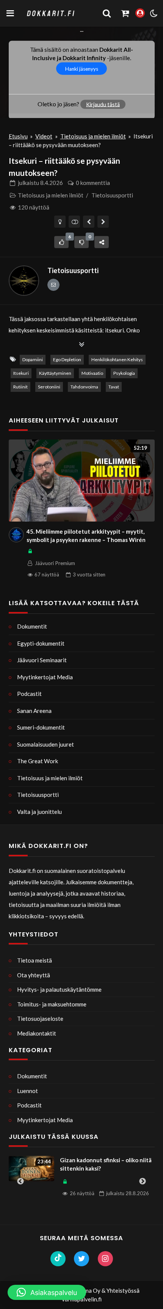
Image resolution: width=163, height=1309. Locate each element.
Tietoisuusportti (112, 195)
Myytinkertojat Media (45, 677)
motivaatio (92, 373)
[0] (81, 242)
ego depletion (67, 359)
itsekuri (21, 373)
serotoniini (49, 387)
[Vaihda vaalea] (60, 222)
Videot (43, 136)
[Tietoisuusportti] (24, 281)
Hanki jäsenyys (81, 68)
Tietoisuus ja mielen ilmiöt (93, 136)
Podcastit (29, 693)
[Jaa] (101, 242)
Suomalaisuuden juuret (45, 744)
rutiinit (20, 387)
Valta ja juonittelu (39, 811)
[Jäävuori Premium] (16, 534)
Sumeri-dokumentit (41, 727)
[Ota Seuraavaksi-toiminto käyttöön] (74, 222)
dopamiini (32, 359)
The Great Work (37, 761)
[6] (61, 242)
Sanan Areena (34, 710)
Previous (20, 1181)
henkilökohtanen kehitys (117, 359)
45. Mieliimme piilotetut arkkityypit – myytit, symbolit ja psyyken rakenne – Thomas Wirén (86, 535)
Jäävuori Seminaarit (42, 660)
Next (142, 1181)
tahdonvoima (84, 387)
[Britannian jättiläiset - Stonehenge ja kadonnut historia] (103, 222)
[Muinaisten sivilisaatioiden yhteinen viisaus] (89, 222)
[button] (47, 1292)
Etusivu (18, 136)
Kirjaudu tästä (103, 104)
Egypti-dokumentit (40, 643)
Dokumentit (32, 626)
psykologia (124, 373)
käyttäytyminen (55, 373)
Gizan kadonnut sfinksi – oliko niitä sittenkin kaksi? (106, 1164)
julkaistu (40, 182)
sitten (89, 574)
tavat (113, 387)
